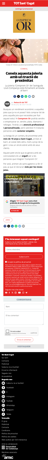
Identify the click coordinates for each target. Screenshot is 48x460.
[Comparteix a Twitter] (18, 96)
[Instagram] (16, 292)
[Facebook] (9, 292)
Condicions (6, 430)
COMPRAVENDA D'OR (11, 176)
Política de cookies (9, 436)
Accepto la (19, 262)
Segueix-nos (6, 373)
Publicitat (5, 364)
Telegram (10, 409)
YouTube (9, 400)
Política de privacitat (10, 433)
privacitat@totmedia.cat (19, 284)
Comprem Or (24, 118)
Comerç (24, 68)
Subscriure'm (24, 256)
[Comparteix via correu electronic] (33, 96)
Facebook (10, 387)
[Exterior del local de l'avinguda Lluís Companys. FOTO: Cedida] (24, 184)
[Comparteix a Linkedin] (22, 96)
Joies (8, 220)
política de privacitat (23, 262)
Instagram (10, 396)
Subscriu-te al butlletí (10, 367)
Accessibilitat (7, 376)
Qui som (5, 357)
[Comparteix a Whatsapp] (25, 96)
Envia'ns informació (9, 370)
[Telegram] (26, 292)
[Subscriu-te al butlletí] (6, 292)
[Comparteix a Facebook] (14, 96)
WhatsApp (10, 405)
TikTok (8, 414)
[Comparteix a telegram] (29, 96)
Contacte (5, 360)
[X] (12, 292)
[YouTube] (20, 292)
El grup (4, 421)
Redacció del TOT (21, 102)
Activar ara (15, 211)
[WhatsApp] (23, 292)
